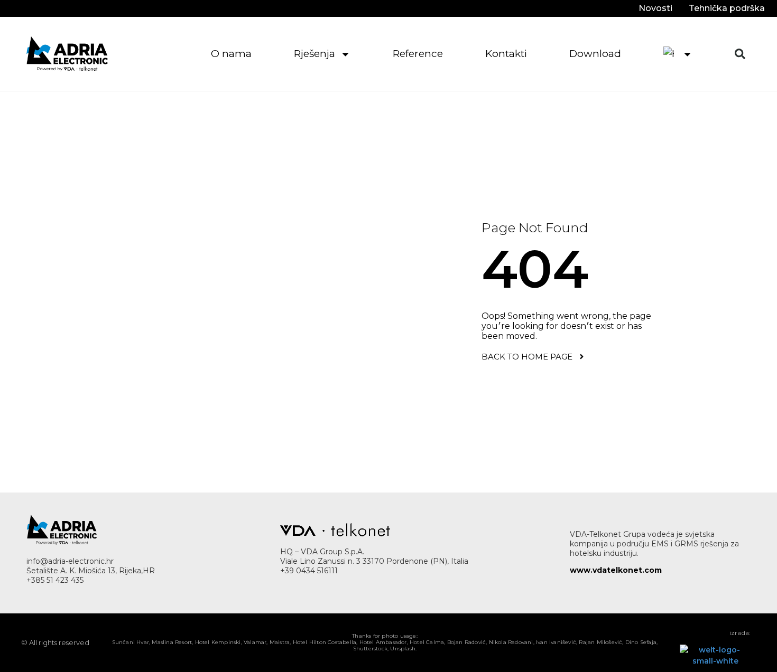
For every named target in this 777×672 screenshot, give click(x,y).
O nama (231, 54)
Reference (418, 54)
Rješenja (314, 54)
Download (595, 54)
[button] (740, 53)
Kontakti (506, 54)
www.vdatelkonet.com (616, 570)
